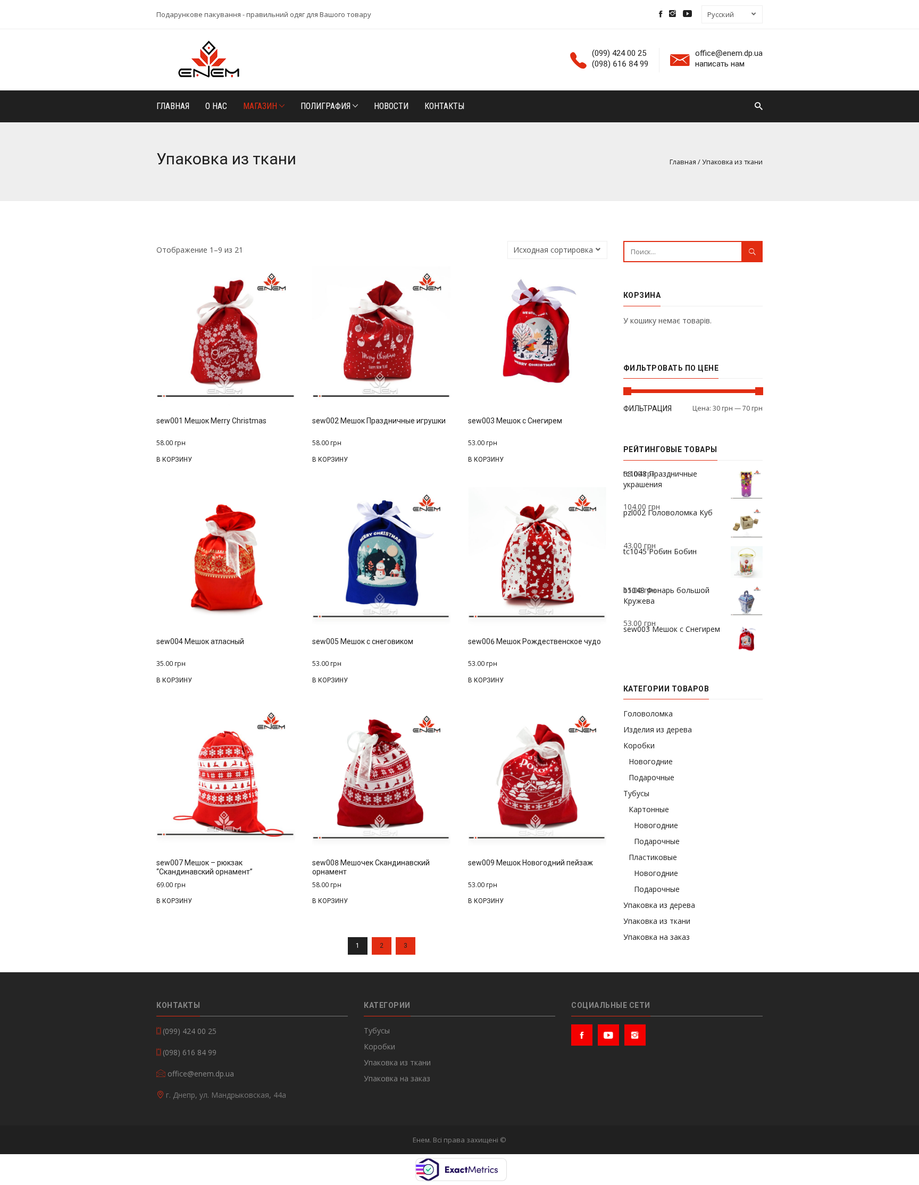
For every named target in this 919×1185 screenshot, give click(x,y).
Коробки (639, 745)
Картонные (649, 809)
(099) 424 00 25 (619, 53)
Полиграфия (326, 106)
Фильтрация (647, 408)
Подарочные (651, 777)
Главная (172, 106)
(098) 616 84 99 (620, 64)
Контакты (444, 106)
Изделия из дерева (657, 729)
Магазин (261, 106)
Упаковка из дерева (659, 905)
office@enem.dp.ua (729, 53)
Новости (391, 106)
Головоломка (648, 713)
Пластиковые (653, 857)
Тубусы (636, 793)
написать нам (720, 64)
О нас (216, 106)
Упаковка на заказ (656, 937)
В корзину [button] (174, 459)
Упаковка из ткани (656, 921)
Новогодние (651, 761)
